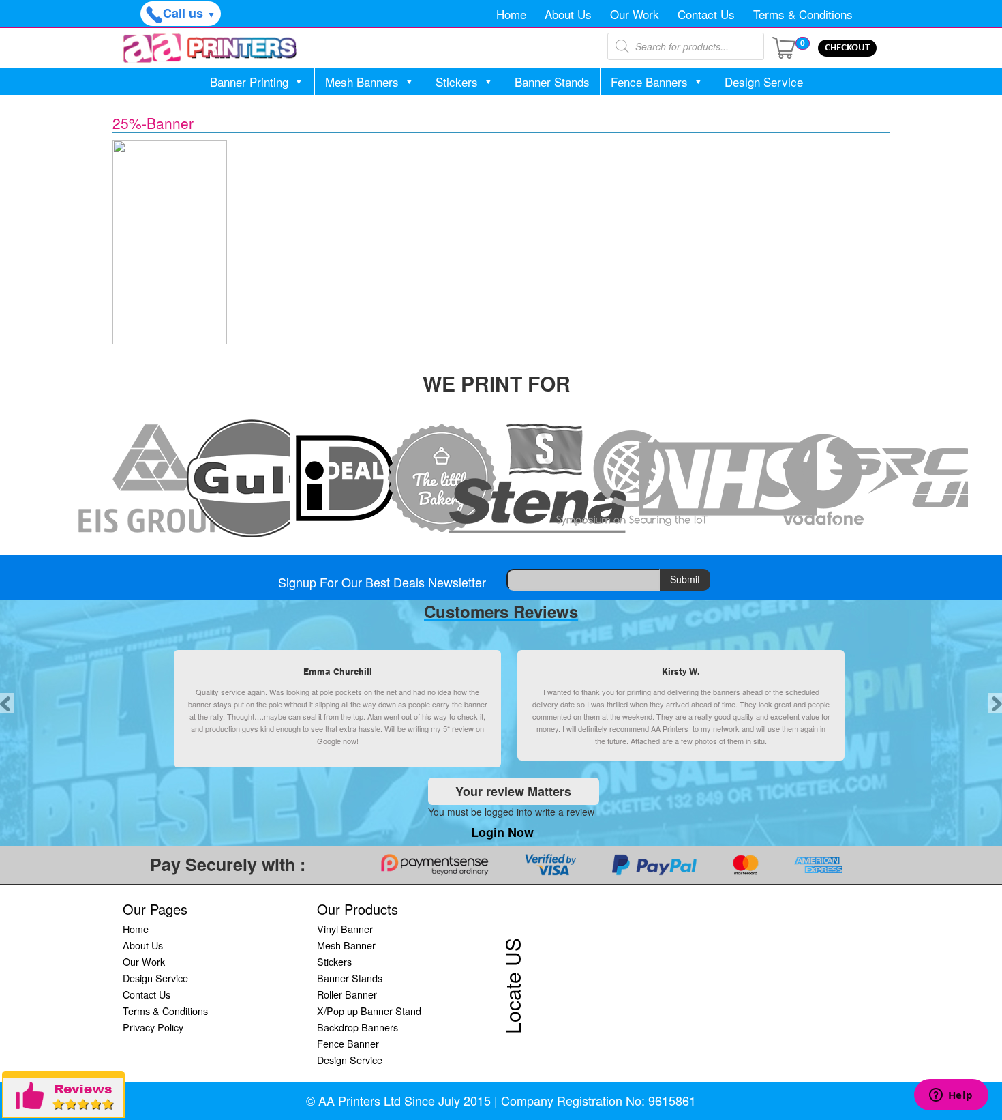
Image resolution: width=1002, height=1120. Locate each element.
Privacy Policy (153, 1027)
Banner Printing (249, 81)
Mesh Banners (362, 81)
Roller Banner (347, 994)
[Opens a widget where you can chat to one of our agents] (950, 1096)
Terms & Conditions (803, 14)
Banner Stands (552, 81)
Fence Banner (348, 1043)
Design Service (764, 81)
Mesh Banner (346, 945)
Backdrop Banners (357, 1027)
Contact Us (706, 14)
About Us (568, 14)
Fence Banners (649, 81)
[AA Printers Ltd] (210, 48)
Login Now (502, 832)
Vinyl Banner (345, 929)
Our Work (634, 14)
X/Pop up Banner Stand (369, 1010)
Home (511, 14)
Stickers (457, 81)
